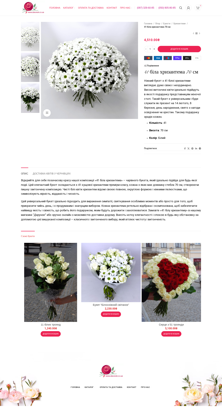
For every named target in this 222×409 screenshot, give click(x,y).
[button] (51, 334)
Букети (167, 23)
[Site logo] (33, 7)
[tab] (24, 172)
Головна (148, 23)
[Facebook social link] (185, 148)
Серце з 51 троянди (171, 324)
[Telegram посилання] (200, 148)
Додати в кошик (179, 49)
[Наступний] (199, 33)
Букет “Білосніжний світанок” (111, 304)
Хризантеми (179, 23)
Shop (158, 23)
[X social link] (188, 148)
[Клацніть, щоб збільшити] (47, 113)
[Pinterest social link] (192, 148)
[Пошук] (181, 8)
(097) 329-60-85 (145, 7)
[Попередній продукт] (193, 33)
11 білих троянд (51, 324)
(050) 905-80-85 (167, 7)
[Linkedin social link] (196, 148)
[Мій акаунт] (188, 8)
